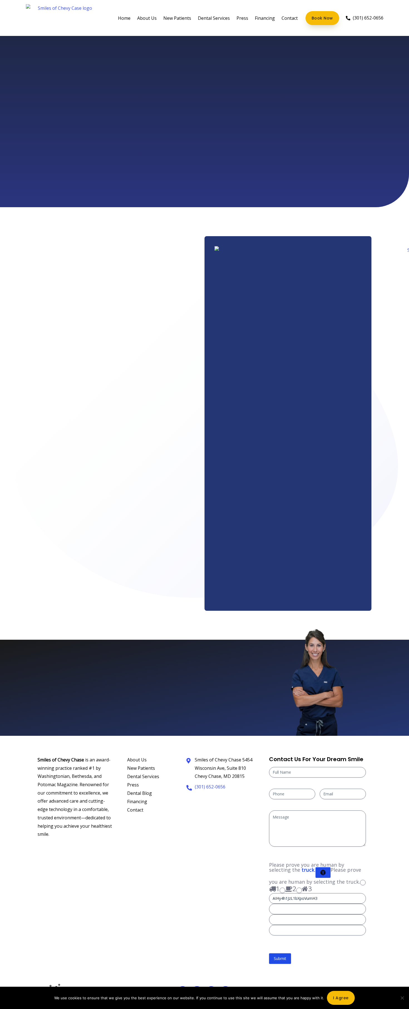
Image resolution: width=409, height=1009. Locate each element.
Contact (290, 18)
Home (124, 18)
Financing (265, 18)
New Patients (177, 18)
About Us (147, 18)
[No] (402, 998)
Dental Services (214, 18)
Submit (280, 958)
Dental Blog (139, 793)
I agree (341, 998)
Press (242, 18)
